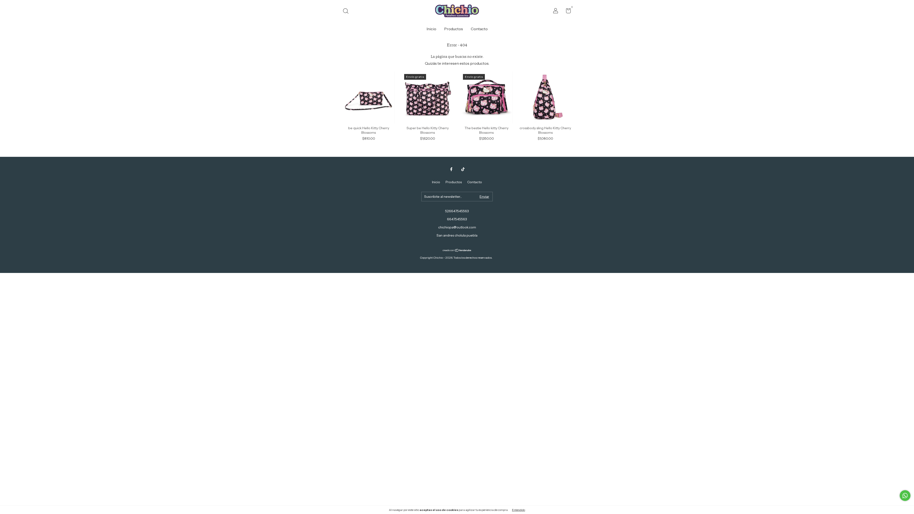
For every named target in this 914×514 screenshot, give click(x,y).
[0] (566, 11)
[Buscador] (347, 11)
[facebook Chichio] (451, 169)
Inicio (431, 28)
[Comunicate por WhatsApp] (905, 495)
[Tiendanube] (457, 250)
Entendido (518, 510)
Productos (453, 28)
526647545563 (457, 211)
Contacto (479, 28)
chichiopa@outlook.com (457, 227)
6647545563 (457, 219)
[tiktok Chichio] (463, 169)
